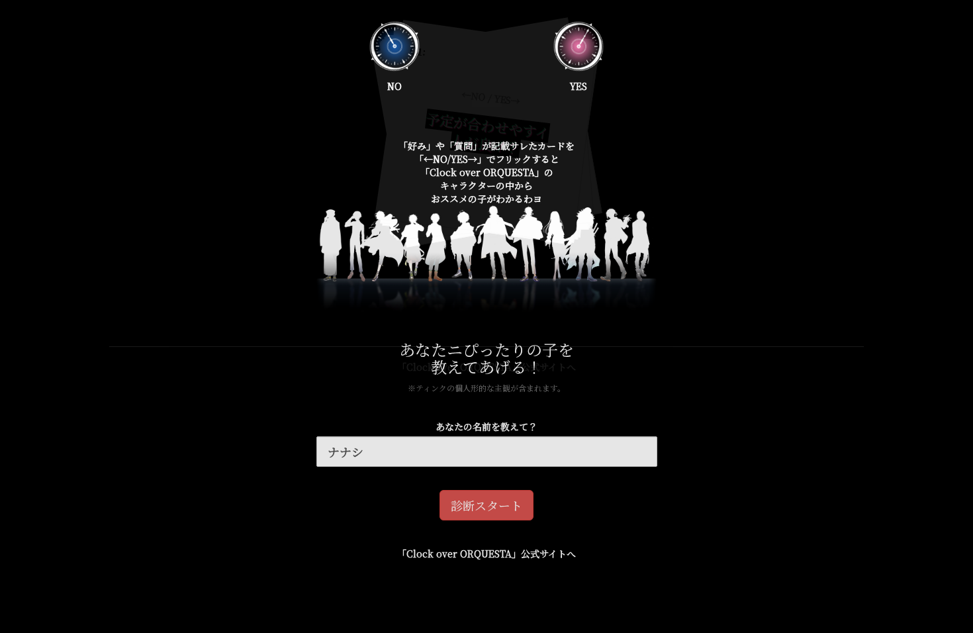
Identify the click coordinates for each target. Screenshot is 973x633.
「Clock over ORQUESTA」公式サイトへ (486, 553)
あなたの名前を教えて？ (486, 426)
